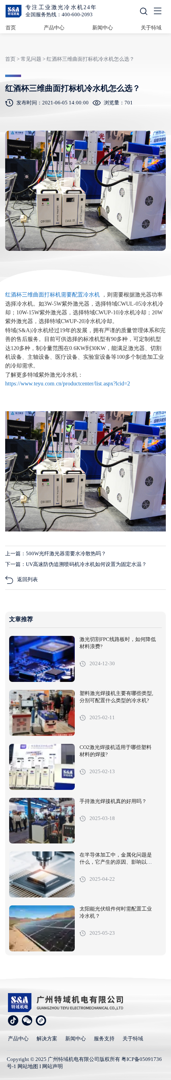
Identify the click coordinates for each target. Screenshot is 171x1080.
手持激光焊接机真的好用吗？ (113, 801)
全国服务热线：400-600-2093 (59, 14)
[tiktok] (13, 1020)
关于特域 (151, 28)
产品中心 (54, 28)
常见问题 (31, 59)
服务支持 (104, 1038)
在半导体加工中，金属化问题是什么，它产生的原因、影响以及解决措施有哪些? (116, 862)
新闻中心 (102, 28)
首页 (11, 28)
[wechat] (27, 1020)
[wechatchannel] (41, 1020)
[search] (144, 11)
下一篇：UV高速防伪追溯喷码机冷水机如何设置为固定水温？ (76, 564)
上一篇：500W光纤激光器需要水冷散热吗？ (55, 553)
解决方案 (47, 1038)
